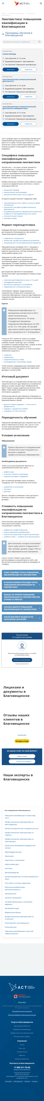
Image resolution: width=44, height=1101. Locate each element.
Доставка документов (22, 1059)
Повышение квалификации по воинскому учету (20, 817)
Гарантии (22, 1055)
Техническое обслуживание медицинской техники (20, 846)
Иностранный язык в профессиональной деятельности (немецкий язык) (19, 107)
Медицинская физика (13, 912)
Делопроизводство (12, 872)
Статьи (22, 1045)
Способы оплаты (22, 1052)
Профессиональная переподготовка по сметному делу (19, 840)
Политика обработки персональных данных (22, 1015)
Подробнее (28, 69)
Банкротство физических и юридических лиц (21, 828)
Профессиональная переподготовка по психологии (19, 918)
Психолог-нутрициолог (13, 898)
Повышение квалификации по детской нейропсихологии (19, 932)
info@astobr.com (22, 1078)
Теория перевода (9, 54)
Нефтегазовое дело (12, 864)
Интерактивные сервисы (22, 1036)
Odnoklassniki (18, 1081)
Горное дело (9, 856)
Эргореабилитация (12, 908)
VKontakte (8, 1081)
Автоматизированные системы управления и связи (21, 878)
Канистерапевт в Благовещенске (17, 923)
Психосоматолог (11, 927)
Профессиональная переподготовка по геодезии (19, 834)
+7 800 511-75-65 (22, 1067)
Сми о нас (22, 1048)
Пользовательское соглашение (22, 1011)
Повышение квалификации (22, 1029)
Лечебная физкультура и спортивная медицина (18, 903)
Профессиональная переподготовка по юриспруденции (19, 823)
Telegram (27, 1081)
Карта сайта (22, 1002)
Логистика (8, 868)
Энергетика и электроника (14, 860)
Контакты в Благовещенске (22, 1063)
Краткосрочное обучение (22, 1026)
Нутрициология (10, 894)
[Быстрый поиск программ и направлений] (39, 42)
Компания (22, 1041)
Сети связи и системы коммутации (17, 883)
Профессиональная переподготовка (22, 1033)
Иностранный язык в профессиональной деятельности (19, 80)
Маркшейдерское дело (13, 852)
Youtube (34, 1081)
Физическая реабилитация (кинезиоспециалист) (15, 888)
